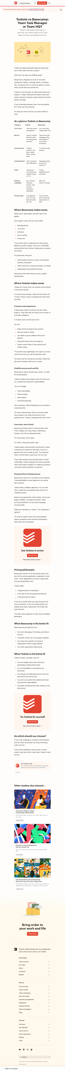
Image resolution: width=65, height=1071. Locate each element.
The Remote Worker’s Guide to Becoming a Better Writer (32, 790)
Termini (32, 1061)
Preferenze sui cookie (41, 1061)
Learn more (42, 767)
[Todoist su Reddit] (31, 1050)
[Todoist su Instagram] (27, 1050)
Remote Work (19, 820)
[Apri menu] (49, 3)
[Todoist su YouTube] (20, 1050)
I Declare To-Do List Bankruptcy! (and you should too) (31, 825)
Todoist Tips (19, 889)
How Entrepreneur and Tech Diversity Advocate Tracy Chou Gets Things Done (31, 859)
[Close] (61, 9)
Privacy (27, 1061)
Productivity (19, 854)
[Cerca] (34, 3)
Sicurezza (21, 1061)
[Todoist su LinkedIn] (24, 1050)
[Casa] (15, 3)
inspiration (25, 3)
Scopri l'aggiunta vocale (36, 9)
